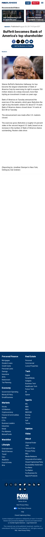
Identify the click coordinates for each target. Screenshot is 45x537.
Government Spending (10, 392)
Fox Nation (29, 470)
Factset (21, 521)
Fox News (28, 467)
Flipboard (25, 484)
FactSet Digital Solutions (17, 523)
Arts (3, 465)
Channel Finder (30, 443)
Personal (28, 360)
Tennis (27, 423)
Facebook (14, 41)
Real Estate (30, 356)
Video (28, 433)
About (28, 438)
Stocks (4, 407)
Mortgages (6, 360)
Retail (4, 429)
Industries (5, 426)
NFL (26, 404)
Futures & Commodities (10, 415)
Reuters (4, 51)
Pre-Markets (6, 431)
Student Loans (7, 363)
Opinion (29, 428)
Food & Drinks (7, 462)
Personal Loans (7, 369)
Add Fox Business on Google (23, 46)
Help (22, 512)
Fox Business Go (31, 473)
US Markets (6, 409)
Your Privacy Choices (24, 508)
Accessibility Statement (34, 465)
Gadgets (28, 381)
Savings (5, 371)
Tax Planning (6, 382)
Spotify (20, 489)
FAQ (26, 454)
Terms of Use (30, 448)
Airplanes (5, 460)
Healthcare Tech (31, 386)
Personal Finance (10, 356)
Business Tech (30, 383)
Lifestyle (6, 444)
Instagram (15, 484)
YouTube (20, 484)
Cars (3, 457)
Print (27, 41)
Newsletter (38, 484)
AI (26, 392)
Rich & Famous (7, 451)
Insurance (5, 374)
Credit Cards (6, 366)
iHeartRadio (25, 489)
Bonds (4, 418)
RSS (34, 484)
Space (27, 395)
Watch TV (35, 3)
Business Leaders (8, 423)
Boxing (27, 415)
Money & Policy (7, 395)
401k (3, 377)
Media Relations (31, 456)
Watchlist (6, 439)
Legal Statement (31, 523)
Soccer (27, 418)
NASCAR (28, 412)
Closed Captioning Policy (34, 462)
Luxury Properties (31, 366)
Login (28, 3)
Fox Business (9, 3)
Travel (4, 454)
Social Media (29, 378)
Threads (22, 41)
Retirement (6, 380)
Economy (6, 388)
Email (31, 41)
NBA (26, 407)
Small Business (7, 397)
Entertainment (7, 449)
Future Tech (29, 389)
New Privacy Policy (22, 505)
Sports (28, 400)
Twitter (18, 41)
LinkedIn (29, 484)
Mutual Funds (7, 434)
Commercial (29, 363)
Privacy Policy (30, 451)
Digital (27, 375)
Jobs (27, 445)
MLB (26, 409)
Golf (26, 420)
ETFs (3, 420)
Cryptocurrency (7, 412)
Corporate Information (33, 459)
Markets (7, 26)
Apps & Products (31, 476)
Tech (27, 371)
